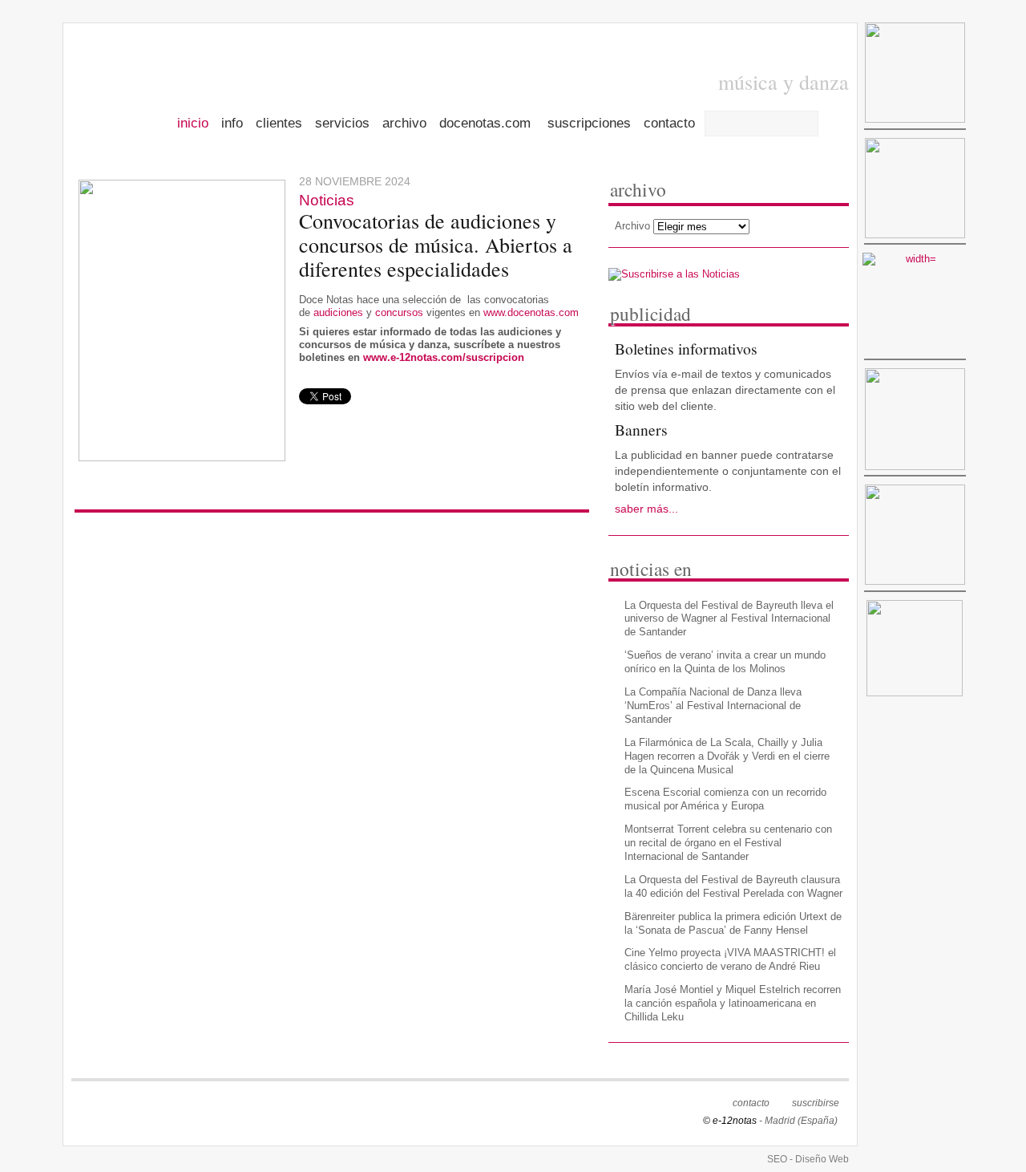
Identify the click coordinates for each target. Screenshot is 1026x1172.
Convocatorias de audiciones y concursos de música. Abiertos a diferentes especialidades (435, 244)
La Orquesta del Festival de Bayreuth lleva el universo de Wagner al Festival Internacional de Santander (729, 619)
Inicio (192, 124)
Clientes (279, 124)
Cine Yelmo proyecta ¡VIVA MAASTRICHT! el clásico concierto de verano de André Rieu (730, 959)
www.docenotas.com (531, 312)
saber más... (646, 508)
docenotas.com (487, 124)
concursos (400, 312)
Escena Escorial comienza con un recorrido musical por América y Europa (725, 799)
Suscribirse (815, 1102)
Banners (641, 429)
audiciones (338, 312)
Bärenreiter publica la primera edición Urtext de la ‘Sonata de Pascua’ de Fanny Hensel (733, 923)
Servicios (342, 124)
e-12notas (176, 82)
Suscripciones (589, 124)
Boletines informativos (686, 348)
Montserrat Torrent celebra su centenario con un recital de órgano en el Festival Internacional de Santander (728, 842)
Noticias (326, 200)
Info (232, 124)
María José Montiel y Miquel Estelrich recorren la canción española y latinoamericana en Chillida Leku (732, 1003)
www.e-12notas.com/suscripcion (443, 357)
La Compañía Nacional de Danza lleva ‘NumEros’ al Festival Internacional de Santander (713, 705)
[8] (914, 651)
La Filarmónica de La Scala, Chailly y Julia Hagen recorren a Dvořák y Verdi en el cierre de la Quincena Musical (727, 756)
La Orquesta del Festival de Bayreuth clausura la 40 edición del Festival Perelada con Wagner (733, 886)
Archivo (404, 124)
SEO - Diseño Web (808, 1159)
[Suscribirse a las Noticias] (674, 273)
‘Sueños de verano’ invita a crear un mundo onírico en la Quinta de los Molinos (725, 662)
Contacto (669, 124)
